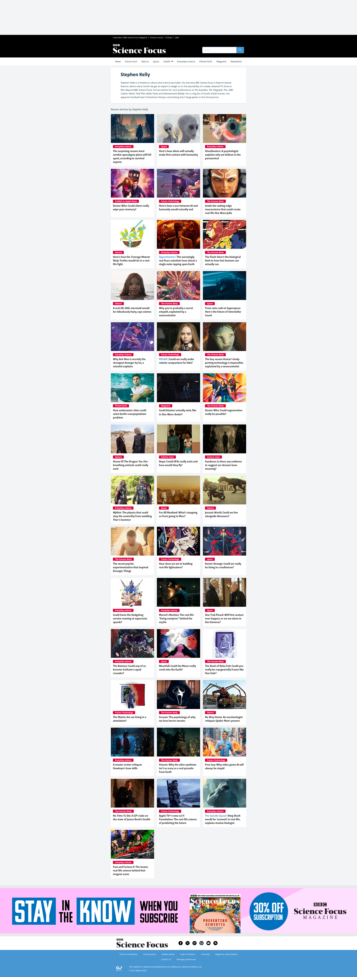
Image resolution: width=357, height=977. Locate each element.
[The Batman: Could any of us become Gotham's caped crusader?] (132, 643)
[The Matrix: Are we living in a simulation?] (132, 694)
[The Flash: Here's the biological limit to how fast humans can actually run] (224, 234)
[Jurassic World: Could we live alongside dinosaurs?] (224, 490)
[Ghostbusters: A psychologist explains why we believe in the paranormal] (224, 128)
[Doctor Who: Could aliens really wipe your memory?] (132, 183)
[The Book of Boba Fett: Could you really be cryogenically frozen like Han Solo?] (224, 643)
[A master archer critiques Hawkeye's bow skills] (132, 742)
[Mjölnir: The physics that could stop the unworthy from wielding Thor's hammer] (132, 490)
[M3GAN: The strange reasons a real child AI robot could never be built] (178, 336)
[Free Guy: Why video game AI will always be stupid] (224, 742)
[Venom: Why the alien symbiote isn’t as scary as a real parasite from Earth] (178, 742)
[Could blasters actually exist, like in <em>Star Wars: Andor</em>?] (178, 387)
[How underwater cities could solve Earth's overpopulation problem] (132, 387)
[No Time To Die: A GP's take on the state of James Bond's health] (132, 793)
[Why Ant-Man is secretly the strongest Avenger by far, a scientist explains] (132, 336)
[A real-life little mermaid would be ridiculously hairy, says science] (132, 285)
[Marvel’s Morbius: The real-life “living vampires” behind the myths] (178, 592)
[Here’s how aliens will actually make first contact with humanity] (178, 128)
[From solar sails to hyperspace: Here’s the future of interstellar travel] (224, 285)
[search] (240, 50)
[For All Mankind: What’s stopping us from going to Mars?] (178, 490)
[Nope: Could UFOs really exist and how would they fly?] (178, 438)
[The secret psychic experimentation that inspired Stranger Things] (132, 541)
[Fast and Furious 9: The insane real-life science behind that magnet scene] (132, 844)
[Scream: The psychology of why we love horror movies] (178, 694)
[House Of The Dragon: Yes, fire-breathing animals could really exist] (132, 438)
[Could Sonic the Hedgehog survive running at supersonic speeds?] (132, 592)
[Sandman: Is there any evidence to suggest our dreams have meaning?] (224, 438)
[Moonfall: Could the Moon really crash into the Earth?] (178, 643)
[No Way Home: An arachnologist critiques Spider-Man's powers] (224, 694)
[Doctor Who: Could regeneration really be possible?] (224, 387)
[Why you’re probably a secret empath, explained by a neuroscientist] (178, 285)
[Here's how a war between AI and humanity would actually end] (178, 183)
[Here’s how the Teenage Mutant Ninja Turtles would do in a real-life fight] (132, 234)
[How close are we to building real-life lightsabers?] (178, 541)
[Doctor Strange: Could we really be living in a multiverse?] (224, 541)
